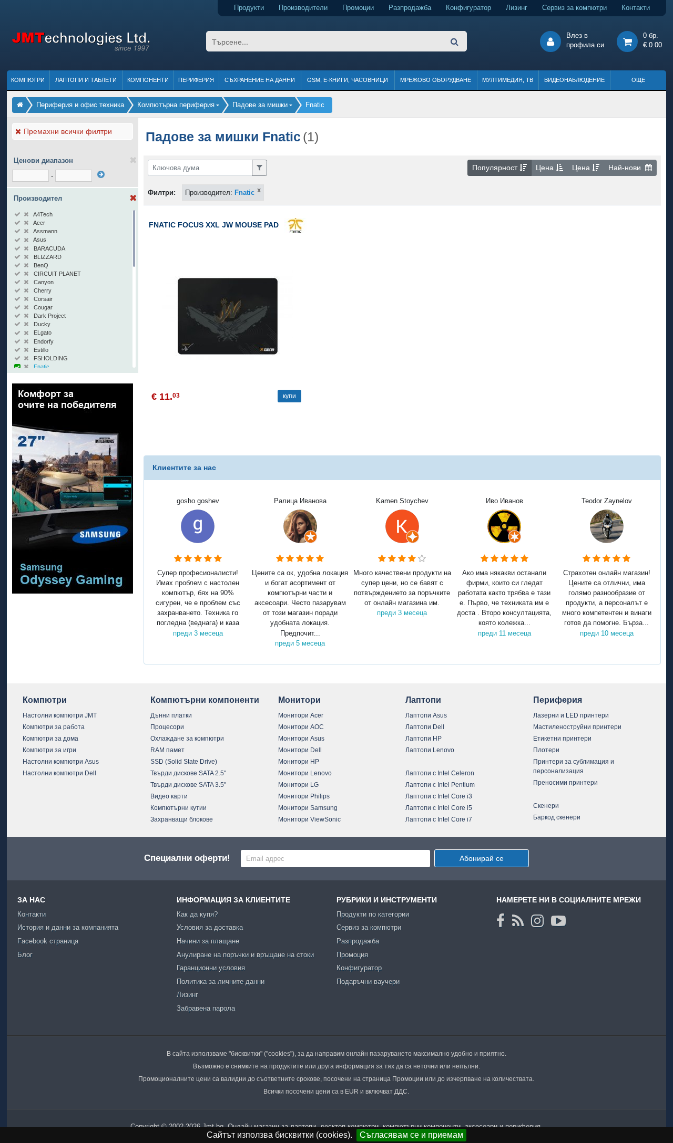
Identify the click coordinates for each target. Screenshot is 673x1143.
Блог (25, 955)
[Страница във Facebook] (500, 920)
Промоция (352, 955)
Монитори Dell (300, 750)
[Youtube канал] (558, 920)
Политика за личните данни (220, 981)
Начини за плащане (208, 941)
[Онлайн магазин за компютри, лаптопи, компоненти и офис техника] (80, 49)
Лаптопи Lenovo (429, 750)
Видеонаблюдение (574, 80)
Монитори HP (298, 761)
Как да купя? (197, 914)
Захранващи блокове (181, 819)
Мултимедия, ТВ (507, 80)
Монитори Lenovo (305, 773)
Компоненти (148, 80)
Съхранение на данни (260, 80)
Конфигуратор (468, 8)
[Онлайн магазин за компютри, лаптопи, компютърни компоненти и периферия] (20, 105)
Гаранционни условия (211, 968)
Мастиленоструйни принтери (577, 727)
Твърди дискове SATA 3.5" (188, 784)
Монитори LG (298, 784)
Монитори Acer (300, 715)
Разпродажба (410, 8)
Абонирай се (482, 858)
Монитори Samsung (308, 808)
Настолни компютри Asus (61, 761)
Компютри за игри (49, 750)
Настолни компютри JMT (60, 715)
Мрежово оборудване (435, 80)
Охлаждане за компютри (187, 738)
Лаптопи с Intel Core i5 (438, 808)
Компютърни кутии (178, 808)
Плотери (546, 750)
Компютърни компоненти (204, 699)
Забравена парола (206, 1008)
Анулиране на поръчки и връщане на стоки (245, 955)
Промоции (358, 8)
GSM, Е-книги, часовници (347, 80)
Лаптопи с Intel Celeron (439, 773)
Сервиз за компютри (574, 8)
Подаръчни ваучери (368, 981)
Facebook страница (47, 941)
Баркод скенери (556, 817)
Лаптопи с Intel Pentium (440, 784)
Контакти (635, 8)
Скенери (546, 805)
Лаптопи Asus (426, 715)
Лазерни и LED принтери (571, 715)
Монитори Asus (301, 738)
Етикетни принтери (562, 738)
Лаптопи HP (423, 738)
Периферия (196, 80)
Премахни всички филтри (68, 131)
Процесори (167, 727)
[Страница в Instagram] (537, 920)
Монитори (299, 699)
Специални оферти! (187, 858)
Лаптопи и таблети (86, 80)
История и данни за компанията (67, 927)
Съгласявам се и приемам (411, 1134)
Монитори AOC (301, 727)
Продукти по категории (372, 914)
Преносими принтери (565, 782)
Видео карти (169, 796)
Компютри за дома (50, 738)
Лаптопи (423, 699)
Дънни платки (171, 715)
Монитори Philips (304, 796)
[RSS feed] (518, 920)
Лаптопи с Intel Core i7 (438, 819)
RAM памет (167, 750)
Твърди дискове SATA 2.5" (188, 773)
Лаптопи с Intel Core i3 (438, 796)
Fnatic (244, 192)
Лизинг (516, 8)
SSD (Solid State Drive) (183, 761)
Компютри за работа (54, 727)
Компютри (28, 80)
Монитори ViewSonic (309, 819)
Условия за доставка (210, 927)
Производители (303, 8)
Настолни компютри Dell (59, 773)
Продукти (249, 8)
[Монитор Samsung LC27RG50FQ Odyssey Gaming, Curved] (72, 591)
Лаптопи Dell (424, 727)
